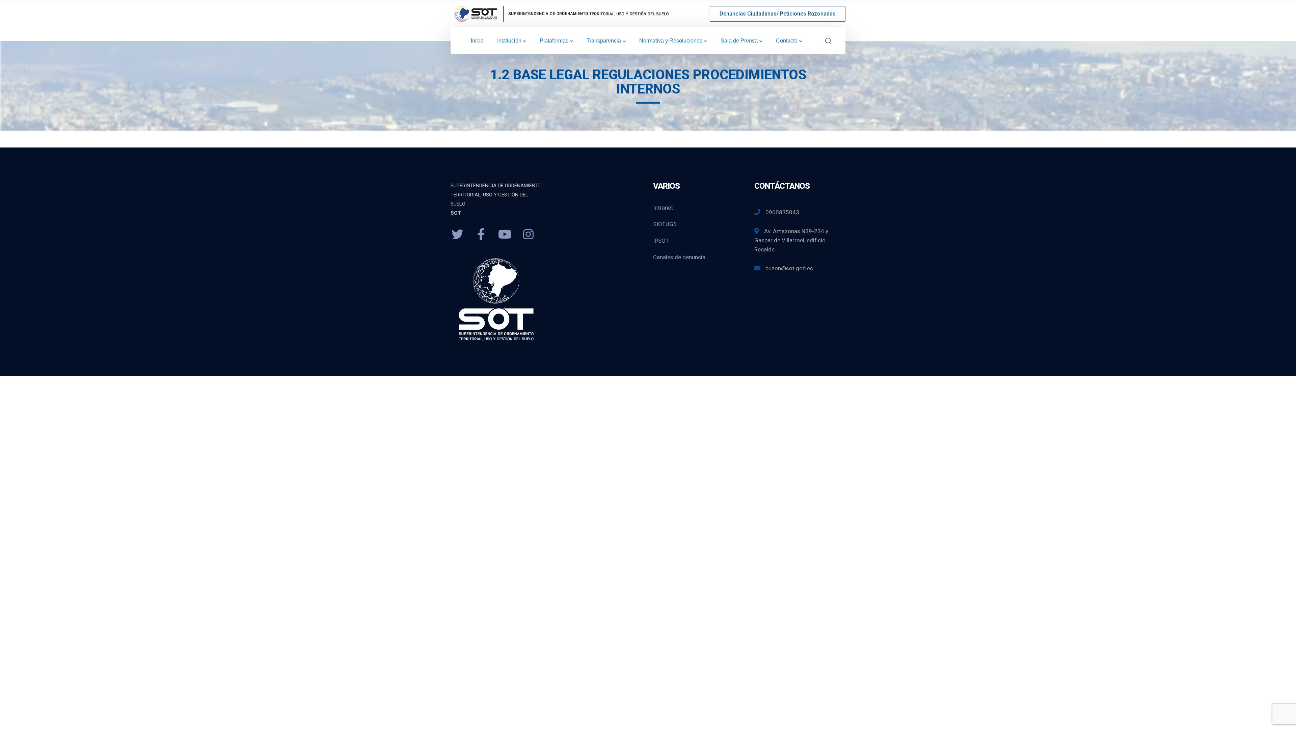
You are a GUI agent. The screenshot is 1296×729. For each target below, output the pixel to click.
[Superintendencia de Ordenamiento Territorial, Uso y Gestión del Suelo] (560, 13)
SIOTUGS (665, 224)
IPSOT (661, 240)
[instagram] (528, 234)
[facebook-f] (481, 234)
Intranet (663, 207)
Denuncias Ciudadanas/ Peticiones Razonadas (778, 13)
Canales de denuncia (679, 257)
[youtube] (504, 234)
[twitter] (457, 234)
